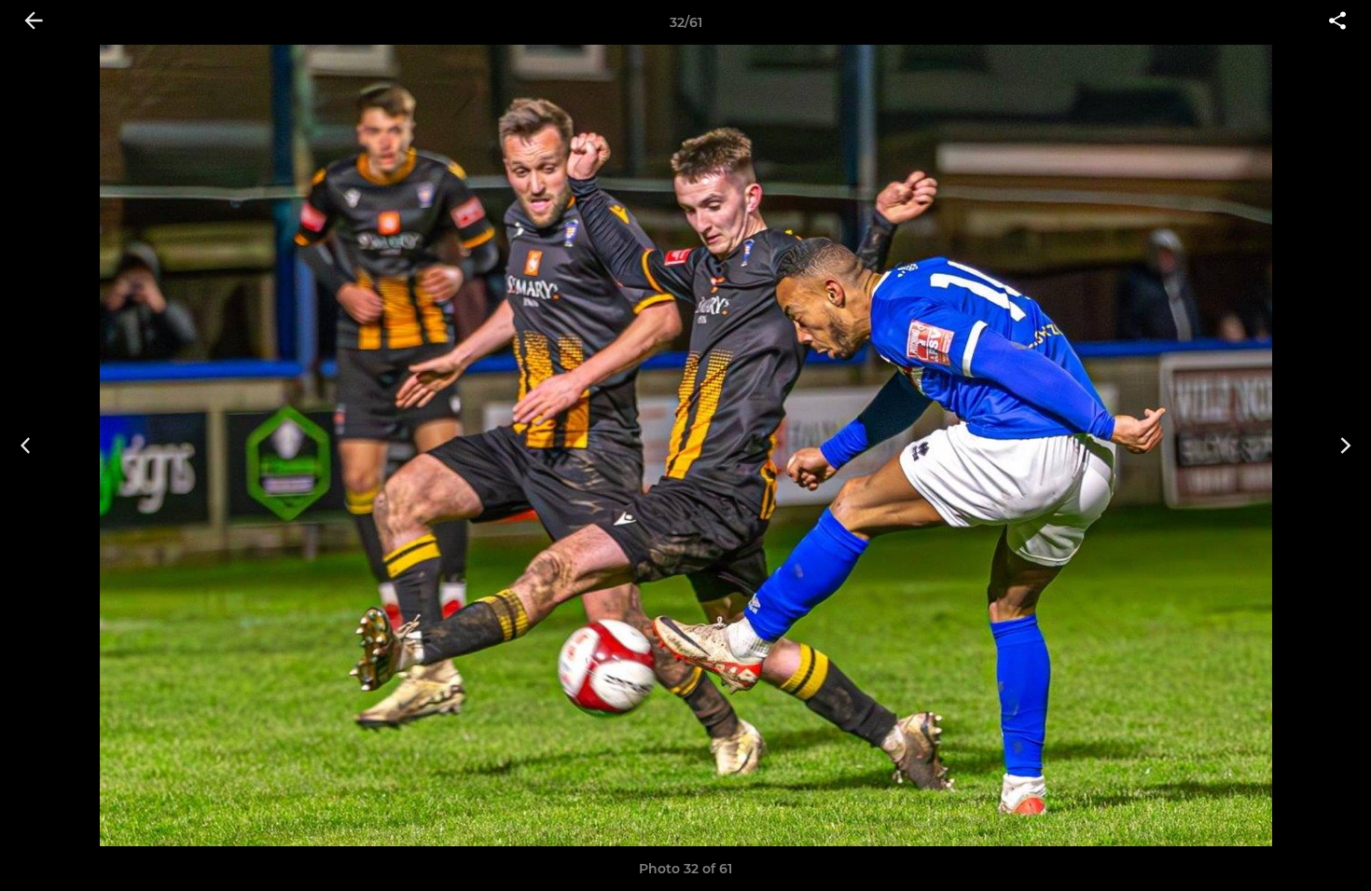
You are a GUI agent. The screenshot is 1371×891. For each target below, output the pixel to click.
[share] (1337, 22)
